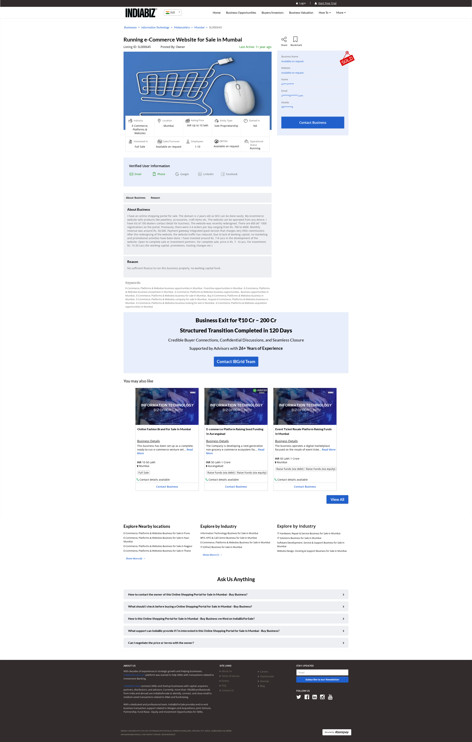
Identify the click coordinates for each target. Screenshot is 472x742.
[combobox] (172, 12)
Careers (264, 671)
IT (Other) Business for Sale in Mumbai (221, 547)
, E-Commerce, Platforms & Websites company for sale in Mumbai (170, 299)
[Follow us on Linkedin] (316, 696)
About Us (227, 671)
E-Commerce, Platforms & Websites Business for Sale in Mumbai (235, 542)
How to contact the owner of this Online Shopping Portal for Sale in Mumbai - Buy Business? (187, 594)
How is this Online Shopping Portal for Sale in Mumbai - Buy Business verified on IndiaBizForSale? (191, 618)
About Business (135, 197)
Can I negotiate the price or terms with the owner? (161, 642)
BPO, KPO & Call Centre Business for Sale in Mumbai (228, 537)
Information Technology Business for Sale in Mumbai (229, 533)
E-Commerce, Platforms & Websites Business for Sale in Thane (157, 550)
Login (302, 3)
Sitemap (264, 681)
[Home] (141, 16)
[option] (167, 440)
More (340, 12)
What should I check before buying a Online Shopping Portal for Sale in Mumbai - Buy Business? (190, 606)
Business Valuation (301, 12)
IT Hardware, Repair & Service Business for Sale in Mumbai (308, 533)
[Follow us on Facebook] (308, 696)
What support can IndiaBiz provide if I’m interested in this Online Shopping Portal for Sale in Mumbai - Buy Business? (204, 630)
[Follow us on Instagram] (323, 696)
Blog (262, 686)
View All (337, 499)
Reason (155, 197)
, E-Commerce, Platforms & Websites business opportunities (206, 292)
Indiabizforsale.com (134, 675)
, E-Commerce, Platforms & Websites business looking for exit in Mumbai (174, 303)
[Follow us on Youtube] (331, 696)
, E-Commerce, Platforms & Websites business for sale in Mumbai (170, 295)
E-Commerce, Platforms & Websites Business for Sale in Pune (157, 533)
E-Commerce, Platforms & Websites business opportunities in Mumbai (163, 288)
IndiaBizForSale (132, 686)
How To (324, 12)
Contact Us (228, 690)
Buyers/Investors (273, 12)
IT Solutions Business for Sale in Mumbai (299, 538)
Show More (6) (134, 558)
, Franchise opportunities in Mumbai (222, 288)
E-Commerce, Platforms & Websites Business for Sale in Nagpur (158, 546)
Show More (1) (211, 554)
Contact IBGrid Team (236, 361)
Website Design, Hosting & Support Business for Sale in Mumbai (312, 551)
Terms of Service (231, 676)
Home (217, 12)
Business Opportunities (241, 12)
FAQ (224, 685)
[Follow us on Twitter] (300, 696)
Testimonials (267, 676)
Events (225, 680)
